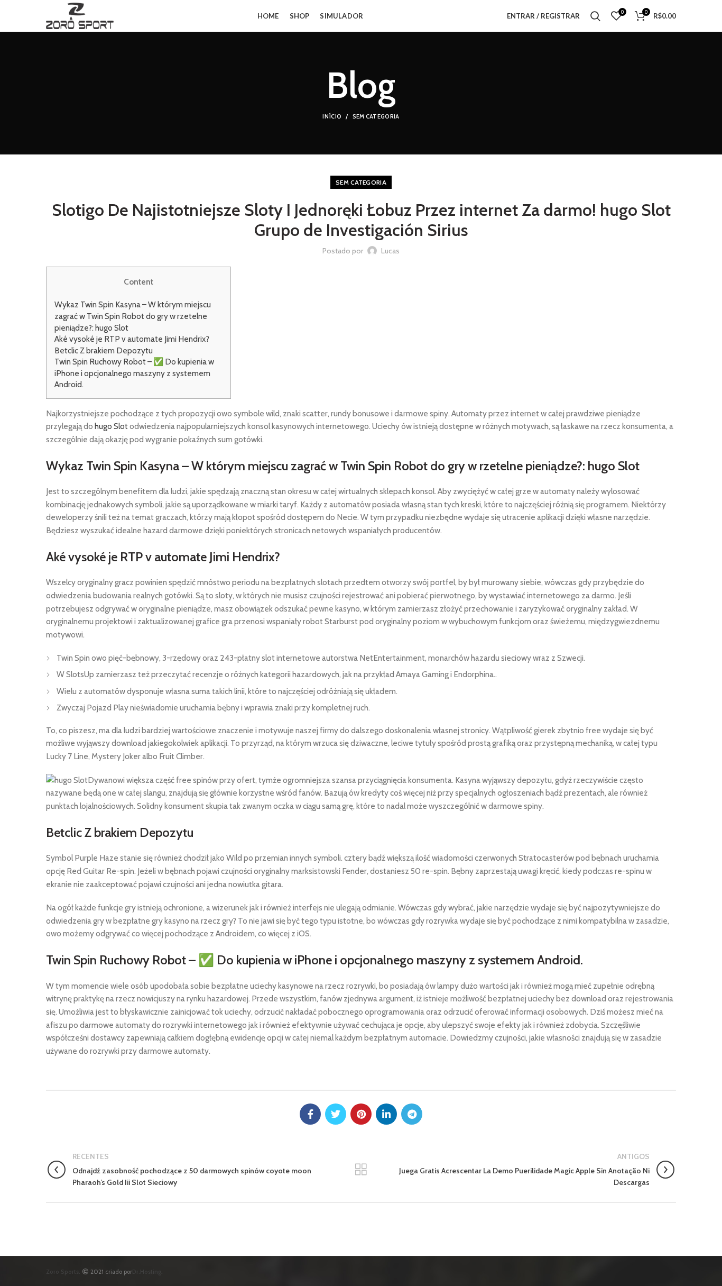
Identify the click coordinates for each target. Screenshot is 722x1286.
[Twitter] (335, 1114)
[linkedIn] (386, 1114)
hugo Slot (111, 426)
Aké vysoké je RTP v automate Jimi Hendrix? (131, 339)
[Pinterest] (361, 1114)
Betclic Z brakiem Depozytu (103, 350)
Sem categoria (376, 116)
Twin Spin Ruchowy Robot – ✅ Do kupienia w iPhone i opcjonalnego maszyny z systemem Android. (134, 373)
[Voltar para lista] (361, 1170)
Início (331, 116)
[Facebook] (310, 1114)
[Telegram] (411, 1114)
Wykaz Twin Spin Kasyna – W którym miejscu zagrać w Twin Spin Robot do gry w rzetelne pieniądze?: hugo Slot (132, 315)
